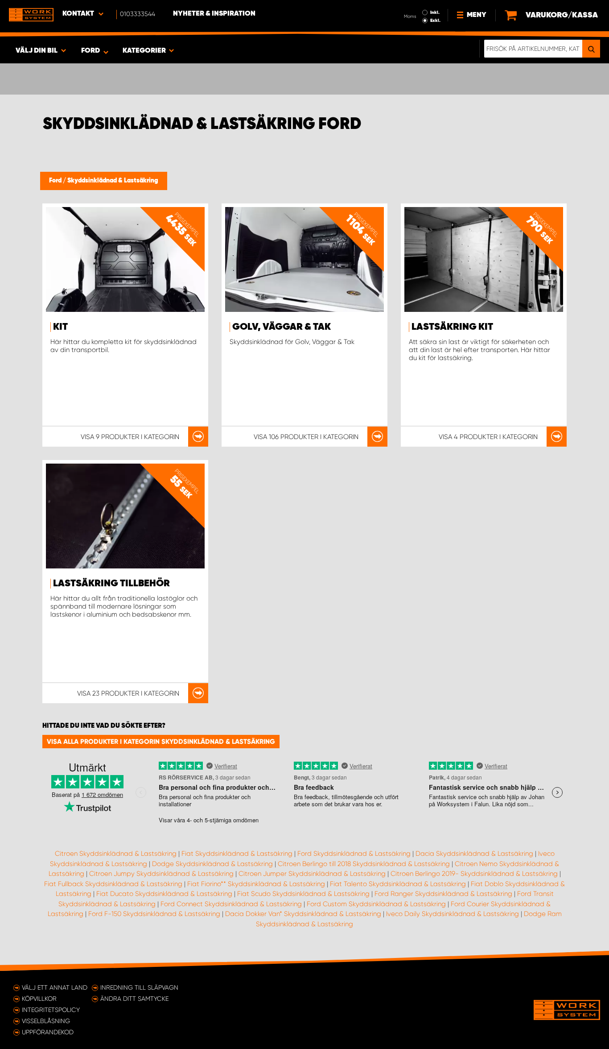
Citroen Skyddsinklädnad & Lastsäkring (116, 854)
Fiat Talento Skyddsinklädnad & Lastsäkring (398, 884)
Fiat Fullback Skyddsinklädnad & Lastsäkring (113, 884)
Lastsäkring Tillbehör (111, 584)
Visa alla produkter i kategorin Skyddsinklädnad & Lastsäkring (161, 742)
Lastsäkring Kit (452, 327)
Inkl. (435, 12)
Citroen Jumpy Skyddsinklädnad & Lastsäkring (161, 874)
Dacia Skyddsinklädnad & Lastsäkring (474, 854)
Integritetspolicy (51, 1009)
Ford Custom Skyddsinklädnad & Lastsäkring (376, 904)
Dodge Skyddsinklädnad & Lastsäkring (212, 864)
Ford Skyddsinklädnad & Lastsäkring (354, 854)
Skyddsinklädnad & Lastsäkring (112, 181)
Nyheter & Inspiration (214, 13)
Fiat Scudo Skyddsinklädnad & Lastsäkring (303, 894)
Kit (60, 327)
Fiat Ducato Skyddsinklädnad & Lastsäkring (164, 894)
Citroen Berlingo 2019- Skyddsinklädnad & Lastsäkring (474, 874)
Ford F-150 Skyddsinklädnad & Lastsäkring (154, 914)
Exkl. (435, 20)
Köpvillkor (39, 998)
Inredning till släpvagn (139, 987)
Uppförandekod (48, 1032)
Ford (56, 181)
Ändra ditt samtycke (134, 998)
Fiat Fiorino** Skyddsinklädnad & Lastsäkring (256, 884)
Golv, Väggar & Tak (281, 327)
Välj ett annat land (54, 987)
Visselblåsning (46, 1020)
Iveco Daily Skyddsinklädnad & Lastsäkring (452, 914)
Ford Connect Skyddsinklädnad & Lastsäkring (231, 904)
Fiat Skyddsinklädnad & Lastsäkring (236, 854)
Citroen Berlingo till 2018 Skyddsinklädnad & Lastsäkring (364, 864)
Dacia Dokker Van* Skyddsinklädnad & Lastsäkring (303, 914)
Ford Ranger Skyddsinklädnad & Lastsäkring (443, 894)
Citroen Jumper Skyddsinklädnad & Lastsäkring (312, 874)
